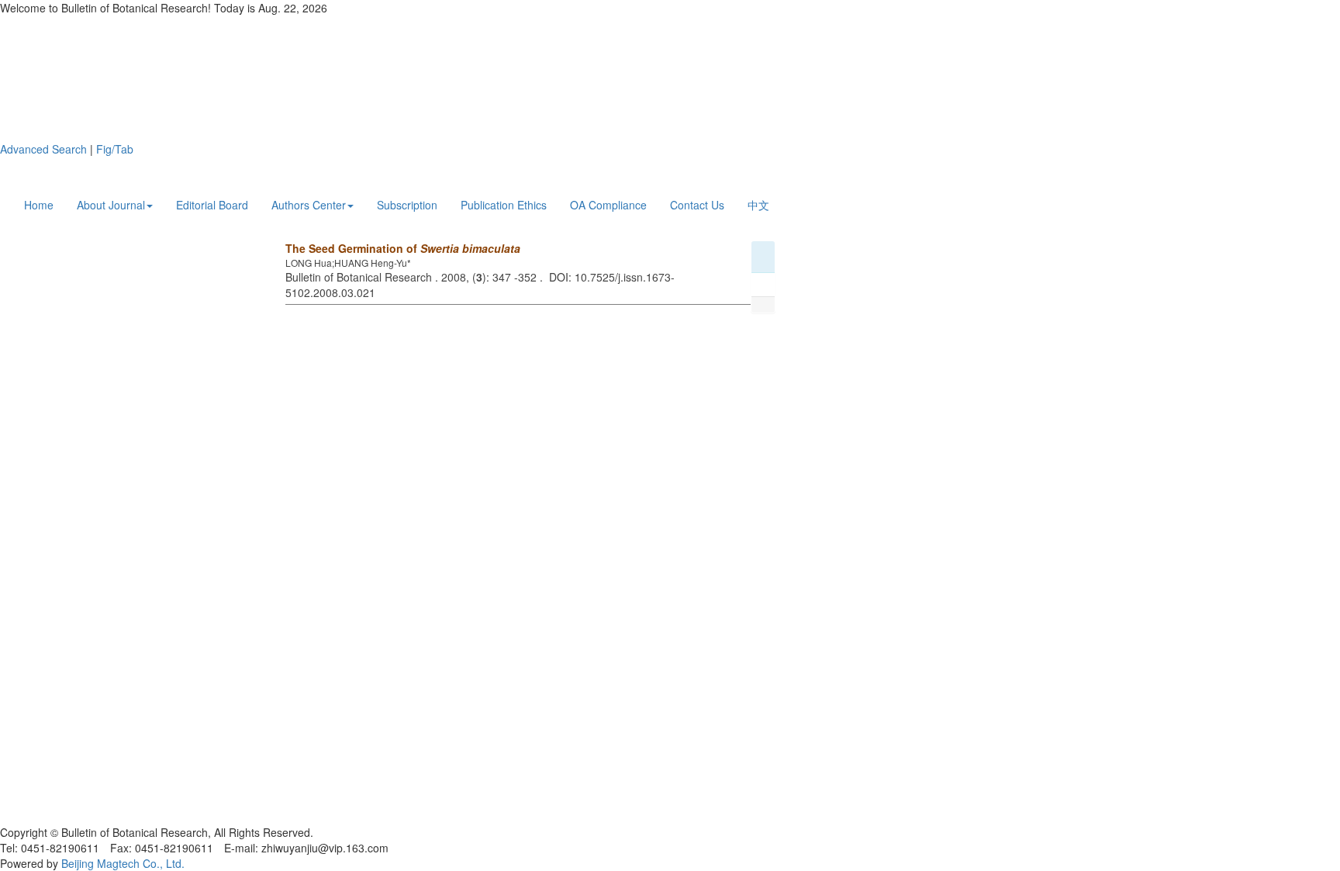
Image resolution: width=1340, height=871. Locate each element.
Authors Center (308, 205)
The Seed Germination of (402, 248)
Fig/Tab (114, 149)
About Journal (111, 205)
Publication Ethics (504, 205)
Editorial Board (212, 205)
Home (39, 205)
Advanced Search (43, 149)
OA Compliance (608, 205)
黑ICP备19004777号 (50, 816)
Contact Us (697, 205)
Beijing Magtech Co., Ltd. (123, 863)
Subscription (407, 205)
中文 (758, 205)
